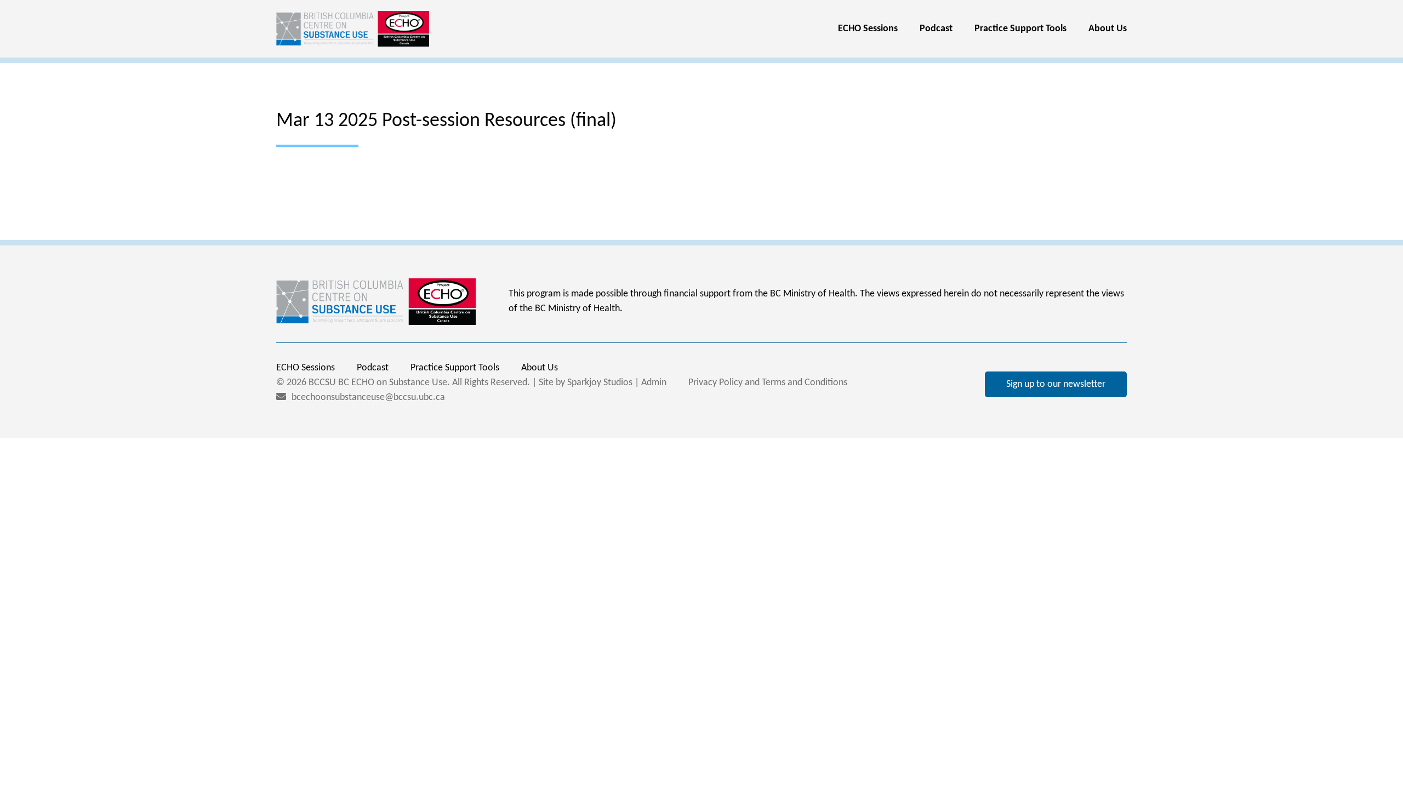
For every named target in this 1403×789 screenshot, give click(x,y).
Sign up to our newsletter (1055, 384)
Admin (653, 383)
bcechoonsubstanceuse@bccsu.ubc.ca (368, 397)
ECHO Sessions (868, 29)
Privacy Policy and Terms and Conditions (767, 383)
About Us (1107, 29)
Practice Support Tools (1020, 29)
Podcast (936, 29)
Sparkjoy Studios (599, 383)
